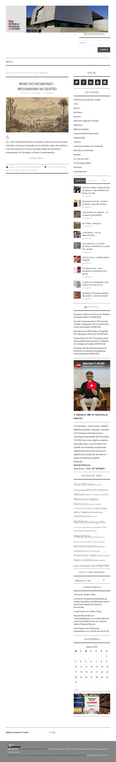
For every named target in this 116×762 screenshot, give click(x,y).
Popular (81, 180)
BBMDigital (79, 494)
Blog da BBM (13, 749)
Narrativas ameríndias (83, 150)
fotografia (78, 516)
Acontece (78, 112)
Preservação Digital (82, 163)
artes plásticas (99, 489)
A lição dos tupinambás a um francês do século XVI (95, 283)
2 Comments (48, 93)
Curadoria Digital (92, 508)
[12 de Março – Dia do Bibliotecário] (77, 234)
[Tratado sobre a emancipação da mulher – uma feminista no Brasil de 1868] (77, 189)
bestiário (105, 494)
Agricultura (98, 485)
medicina (94, 537)
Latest (92, 180)
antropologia (79, 490)
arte (88, 489)
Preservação (95, 551)
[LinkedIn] (91, 82)
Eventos (77, 142)
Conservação (79, 508)
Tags (104, 180)
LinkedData (78, 531)
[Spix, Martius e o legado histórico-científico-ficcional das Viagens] (77, 245)
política (93, 546)
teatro (77, 566)
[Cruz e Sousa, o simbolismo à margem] (77, 259)
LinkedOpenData (90, 531)
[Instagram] (105, 82)
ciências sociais (94, 504)
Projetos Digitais (103, 556)
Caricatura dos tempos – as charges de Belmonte (95, 213)
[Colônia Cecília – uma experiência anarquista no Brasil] (77, 270)
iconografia (96, 522)
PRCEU (87, 551)
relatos (102, 560)
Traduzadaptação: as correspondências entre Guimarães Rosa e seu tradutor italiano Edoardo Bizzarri (91, 621)
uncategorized (80, 171)
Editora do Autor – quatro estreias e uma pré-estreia (95, 202)
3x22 (77, 484)
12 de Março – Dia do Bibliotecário (91, 234)
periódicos (81, 546)
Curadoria (35, 93)
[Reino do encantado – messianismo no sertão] (37, 114)
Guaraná (94, 516)
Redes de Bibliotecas (86, 560)
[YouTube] (98, 82)
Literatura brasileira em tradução (88, 146)
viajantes (33, 170)
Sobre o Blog (89, 594)
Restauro (78, 167)
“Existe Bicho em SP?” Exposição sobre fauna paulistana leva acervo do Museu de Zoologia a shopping (91, 341)
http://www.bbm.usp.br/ (97, 755)
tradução (85, 565)
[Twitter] (76, 82)
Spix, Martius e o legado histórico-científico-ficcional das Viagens (96, 246)
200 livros (87, 484)
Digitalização (79, 138)
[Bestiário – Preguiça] (77, 225)
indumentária (78, 527)
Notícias (77, 154)
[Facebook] (83, 82)
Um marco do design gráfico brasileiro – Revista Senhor (95, 294)
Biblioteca (78, 125)
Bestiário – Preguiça (91, 223)
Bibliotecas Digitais (86, 499)
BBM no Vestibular (93, 495)
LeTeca (77, 594)
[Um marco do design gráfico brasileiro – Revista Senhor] (77, 295)
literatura (24, 170)
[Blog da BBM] (57, 19)
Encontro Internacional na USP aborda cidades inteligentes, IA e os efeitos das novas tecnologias (91, 324)
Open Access (85, 542)
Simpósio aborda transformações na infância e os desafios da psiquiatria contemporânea (90, 351)
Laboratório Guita (99, 527)
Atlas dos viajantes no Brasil (28, 167)
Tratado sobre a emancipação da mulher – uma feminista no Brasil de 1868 (96, 190)
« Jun (76, 689)
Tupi (93, 565)
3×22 (76, 104)
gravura (87, 516)
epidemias (98, 512)
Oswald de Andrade (98, 542)
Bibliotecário (81, 504)
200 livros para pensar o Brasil (87, 100)
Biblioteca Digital (81, 129)
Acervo (12, 167)
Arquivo (77, 116)
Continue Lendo (37, 158)
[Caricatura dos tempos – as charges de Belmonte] (77, 214)
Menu (9, 61)
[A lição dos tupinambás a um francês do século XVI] (77, 284)
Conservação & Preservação (86, 133)
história (15, 170)
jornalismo (87, 527)
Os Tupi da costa (81, 159)
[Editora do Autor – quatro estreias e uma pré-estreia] (77, 203)
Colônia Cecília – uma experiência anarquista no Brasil (94, 271)
